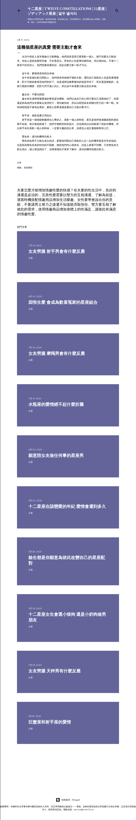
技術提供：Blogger (70, 799)
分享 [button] (19, 162)
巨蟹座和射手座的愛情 (50, 722)
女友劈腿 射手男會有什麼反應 (57, 251)
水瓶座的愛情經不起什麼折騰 (56, 404)
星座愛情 (28, 167)
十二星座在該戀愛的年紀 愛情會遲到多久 (67, 506)
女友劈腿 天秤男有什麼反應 (55, 671)
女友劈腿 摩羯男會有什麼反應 (57, 353)
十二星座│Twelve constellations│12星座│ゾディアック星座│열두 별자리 (67, 11)
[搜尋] (117, 9)
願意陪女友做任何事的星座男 (56, 455)
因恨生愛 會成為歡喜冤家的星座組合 (63, 302)
